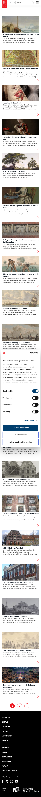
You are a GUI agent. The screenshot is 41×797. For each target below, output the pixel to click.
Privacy (5, 766)
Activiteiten (7, 736)
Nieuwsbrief (7, 757)
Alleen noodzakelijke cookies (21, 442)
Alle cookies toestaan (20, 428)
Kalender (6, 726)
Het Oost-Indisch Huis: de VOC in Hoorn (18, 582)
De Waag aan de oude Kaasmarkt (15, 616)
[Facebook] (3, 781)
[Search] (33, 3)
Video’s (5, 740)
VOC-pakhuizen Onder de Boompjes (16, 479)
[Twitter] (6, 781)
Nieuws (5, 722)
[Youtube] (16, 781)
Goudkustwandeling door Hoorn (15, 308)
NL (11, 3)
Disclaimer (6, 761)
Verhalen (6, 717)
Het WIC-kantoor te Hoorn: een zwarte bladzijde (21, 514)
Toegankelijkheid (9, 770)
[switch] (35, 398)
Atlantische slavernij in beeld (14, 171)
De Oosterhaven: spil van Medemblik (17, 651)
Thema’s (5, 731)
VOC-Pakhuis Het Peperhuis (13, 548)
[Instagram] (11, 781)
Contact (5, 752)
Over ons (6, 748)
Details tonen (29, 420)
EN (14, 3)
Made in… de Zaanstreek (12, 103)
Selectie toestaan (20, 435)
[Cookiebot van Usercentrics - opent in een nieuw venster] (29, 353)
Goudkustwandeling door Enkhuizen (16, 342)
